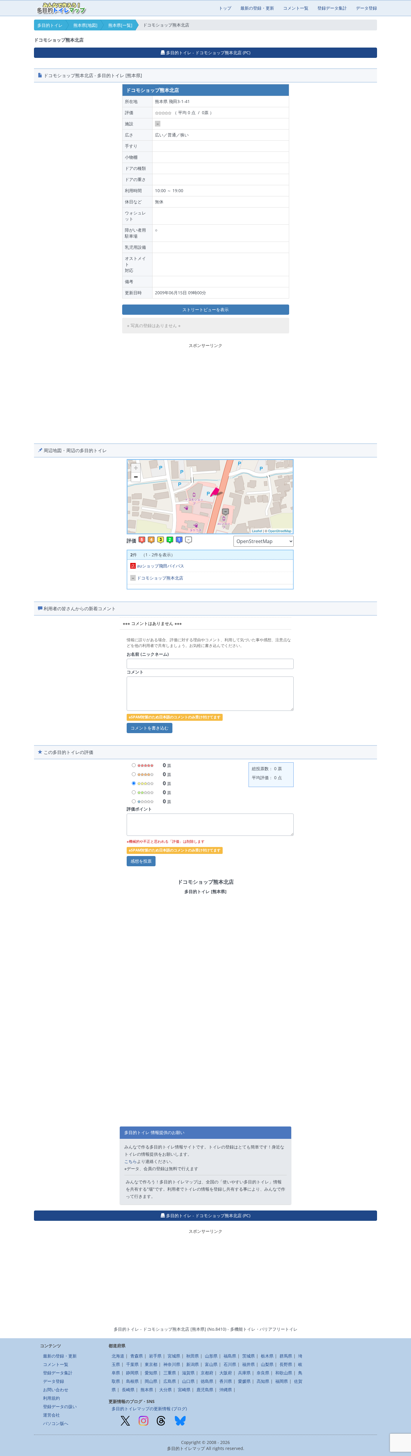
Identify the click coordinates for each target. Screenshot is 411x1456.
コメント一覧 (295, 8)
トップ (225, 8)
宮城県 (174, 1356)
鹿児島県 (204, 1389)
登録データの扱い (60, 1406)
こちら (130, 1161)
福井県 (248, 1364)
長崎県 (128, 1389)
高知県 (263, 1381)
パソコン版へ (55, 1423)
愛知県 (151, 1373)
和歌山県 (283, 1373)
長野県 (286, 1364)
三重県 (169, 1373)
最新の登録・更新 (257, 8)
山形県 (211, 1356)
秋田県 (192, 1356)
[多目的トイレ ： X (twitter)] (125, 1420)
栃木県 (267, 1356)
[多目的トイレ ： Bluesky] (180, 1420)
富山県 (211, 1364)
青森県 (136, 1356)
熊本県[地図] (85, 25)
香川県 (225, 1381)
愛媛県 (244, 1381)
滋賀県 (188, 1373)
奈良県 (263, 1373)
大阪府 (225, 1373)
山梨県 (267, 1364)
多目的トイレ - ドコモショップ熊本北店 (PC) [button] (207, 52)
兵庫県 (244, 1373)
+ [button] (136, 468)
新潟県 (192, 1364)
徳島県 (207, 1381)
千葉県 (132, 1364)
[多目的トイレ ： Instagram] (143, 1420)
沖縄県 (225, 1389)
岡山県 (151, 1381)
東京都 (151, 1364)
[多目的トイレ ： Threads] (161, 1420)
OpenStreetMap (279, 530)
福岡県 (281, 1381)
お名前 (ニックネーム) (148, 654)
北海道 (118, 1356)
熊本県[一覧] (120, 25)
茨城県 (248, 1356)
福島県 (230, 1356)
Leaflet (257, 530)
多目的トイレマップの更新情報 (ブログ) (149, 1408)
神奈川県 (171, 1364)
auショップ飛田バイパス (157, 566)
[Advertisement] (205, 392)
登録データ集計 (332, 8)
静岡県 (132, 1373)
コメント (135, 672)
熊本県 (147, 1389)
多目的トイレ (50, 25)
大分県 (165, 1389)
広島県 (169, 1381)
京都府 (207, 1373)
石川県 (230, 1364)
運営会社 (51, 1415)
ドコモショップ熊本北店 (157, 578)
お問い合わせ (55, 1389)
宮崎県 (184, 1389)
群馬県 (286, 1356)
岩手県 (155, 1356)
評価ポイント (139, 809)
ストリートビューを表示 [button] (205, 309)
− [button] (136, 477)
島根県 (132, 1381)
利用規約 (51, 1398)
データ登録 (366, 8)
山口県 (188, 1381)
